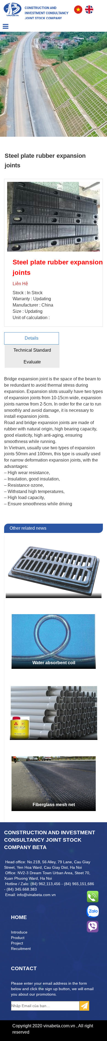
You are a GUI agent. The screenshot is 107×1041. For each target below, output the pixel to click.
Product (17, 937)
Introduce (19, 932)
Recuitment (21, 948)
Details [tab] (31, 338)
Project (17, 943)
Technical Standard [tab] (32, 350)
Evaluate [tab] (32, 362)
